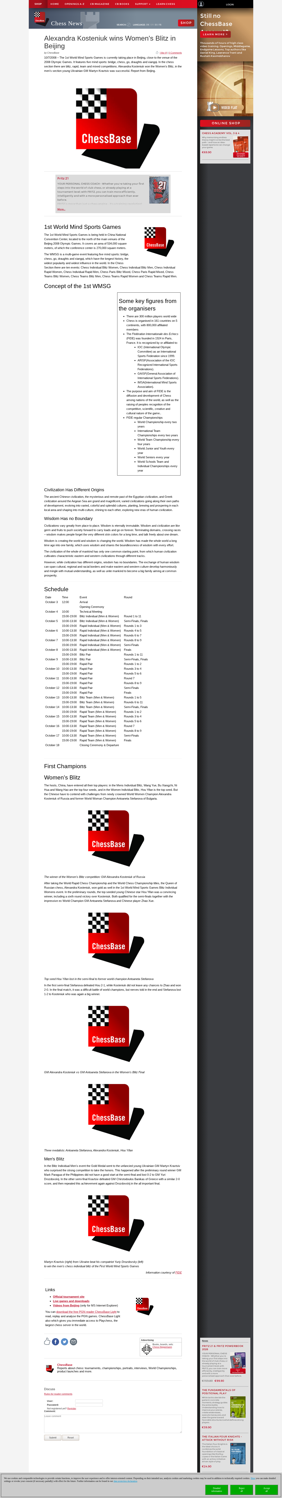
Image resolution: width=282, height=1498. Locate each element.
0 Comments (175, 53)
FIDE (178, 1272)
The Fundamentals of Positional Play (219, 1391)
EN (152, 25)
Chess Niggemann (162, 1347)
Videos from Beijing (66, 1305)
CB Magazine (99, 3)
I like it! (163, 53)
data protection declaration (125, 1481)
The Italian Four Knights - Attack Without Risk (222, 1438)
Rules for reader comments (58, 1394)
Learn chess (165, 3)
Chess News (66, 23)
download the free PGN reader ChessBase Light (86, 1311)
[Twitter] (64, 1341)
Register (71, 1408)
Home (54, 3)
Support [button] (141, 3)
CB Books (122, 3)
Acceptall (266, 1489)
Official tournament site (68, 1296)
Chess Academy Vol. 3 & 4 (221, 133)
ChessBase (64, 1364)
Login (230, 4)
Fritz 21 (63, 178)
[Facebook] (55, 1341)
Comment (49, 1411)
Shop (38, 4)
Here (253, 1478)
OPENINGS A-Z (74, 3)
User (49, 1401)
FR (160, 25)
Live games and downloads (71, 1301)
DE (148, 25)
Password (52, 1405)
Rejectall (241, 1489)
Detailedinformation (216, 1489)
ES (156, 25)
